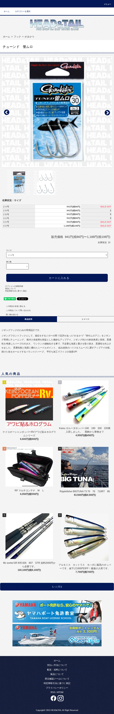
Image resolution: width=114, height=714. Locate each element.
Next (107, 112)
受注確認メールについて (57, 678)
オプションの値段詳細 (14, 286)
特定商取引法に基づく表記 (16, 291)
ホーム (7, 11)
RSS (53, 692)
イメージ (86, 319)
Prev (7, 112)
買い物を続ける (12, 315)
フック (17, 36)
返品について (10, 289)
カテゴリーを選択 (22, 11)
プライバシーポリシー (57, 687)
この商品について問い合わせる (18, 310)
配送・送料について (57, 669)
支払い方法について (57, 665)
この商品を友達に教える (15, 306)
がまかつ (29, 36)
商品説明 (29, 319)
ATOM (60, 692)
